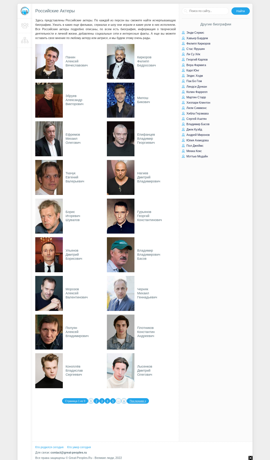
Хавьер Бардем (197, 38)
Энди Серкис (195, 32)
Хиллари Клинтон (198, 102)
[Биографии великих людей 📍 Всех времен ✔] (24, 11)
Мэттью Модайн (197, 156)
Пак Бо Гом (194, 81)
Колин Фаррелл (196, 92)
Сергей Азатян (196, 118)
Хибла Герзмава (197, 113)
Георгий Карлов (197, 59)
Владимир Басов (198, 124)
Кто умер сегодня (79, 447)
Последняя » (138, 401)
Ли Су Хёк (193, 54)
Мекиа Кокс (194, 151)
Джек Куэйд (194, 129)
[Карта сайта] (24, 40)
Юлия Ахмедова (197, 140)
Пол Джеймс (195, 145)
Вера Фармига (196, 65)
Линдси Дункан (196, 86)
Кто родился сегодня (49, 447)
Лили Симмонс (196, 108)
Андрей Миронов (198, 134)
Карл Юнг (192, 70)
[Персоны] (24, 25)
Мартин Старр (196, 97)
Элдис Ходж (194, 75)
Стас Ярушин (195, 48)
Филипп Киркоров (198, 43)
